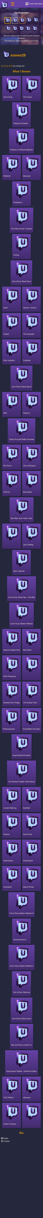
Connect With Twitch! (35, 4)
